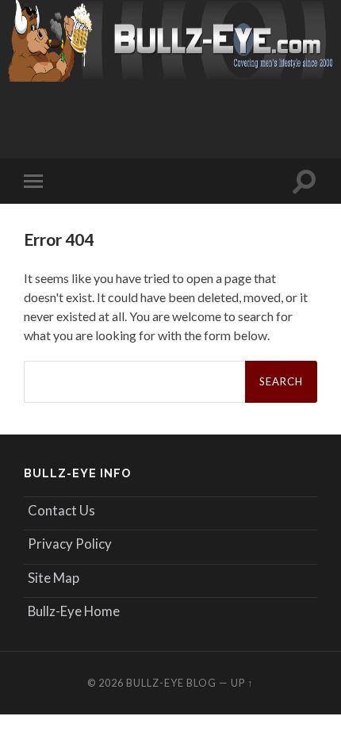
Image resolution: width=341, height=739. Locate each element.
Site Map (53, 577)
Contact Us (61, 510)
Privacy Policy (70, 543)
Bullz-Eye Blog (171, 682)
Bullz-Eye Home (74, 611)
